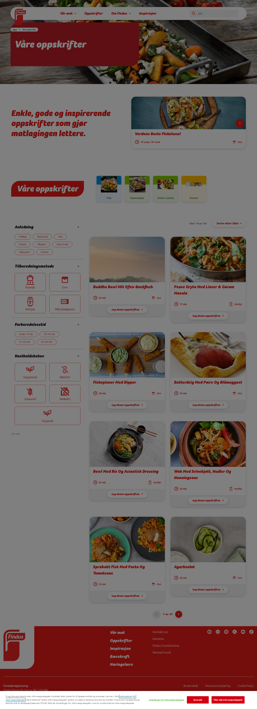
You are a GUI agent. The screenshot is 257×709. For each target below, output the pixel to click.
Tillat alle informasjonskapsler (228, 699)
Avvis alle (197, 699)
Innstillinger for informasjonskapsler (166, 699)
